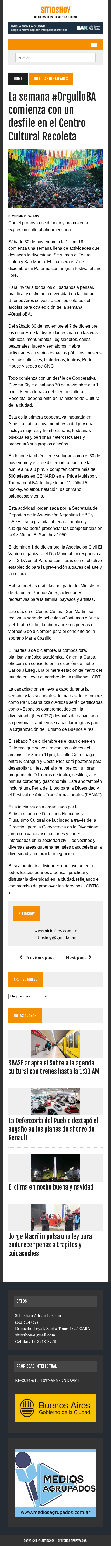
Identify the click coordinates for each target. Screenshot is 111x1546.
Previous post (39, 957)
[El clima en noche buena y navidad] (55, 1178)
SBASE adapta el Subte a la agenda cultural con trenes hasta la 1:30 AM (53, 1067)
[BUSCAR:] (55, 57)
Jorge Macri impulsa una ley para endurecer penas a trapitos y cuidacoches (50, 1244)
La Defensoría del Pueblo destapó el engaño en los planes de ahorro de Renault (53, 1129)
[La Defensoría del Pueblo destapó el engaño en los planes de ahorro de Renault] (55, 1112)
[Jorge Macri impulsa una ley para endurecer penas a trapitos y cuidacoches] (55, 1227)
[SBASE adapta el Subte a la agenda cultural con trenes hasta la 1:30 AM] (55, 1054)
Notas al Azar (25, 1015)
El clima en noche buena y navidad (50, 1187)
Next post (76, 957)
